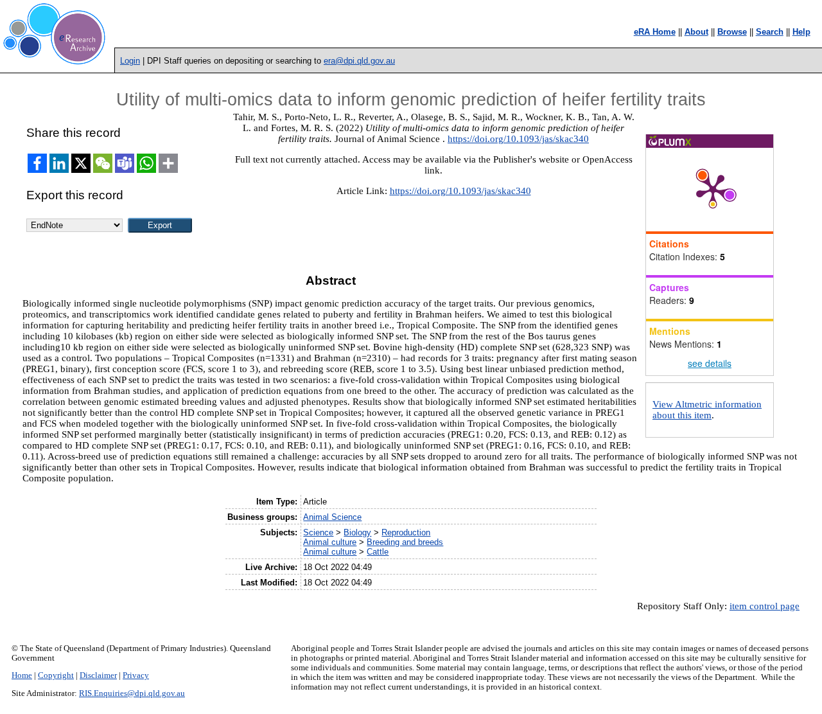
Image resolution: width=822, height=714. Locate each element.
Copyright (56, 675)
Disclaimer (98, 675)
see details (709, 363)
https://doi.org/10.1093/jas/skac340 (518, 139)
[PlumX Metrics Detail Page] (712, 189)
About (696, 32)
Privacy (136, 675)
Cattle (378, 552)
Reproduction (405, 532)
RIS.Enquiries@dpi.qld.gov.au (132, 693)
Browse (732, 32)
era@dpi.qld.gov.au (359, 61)
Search (769, 32)
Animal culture (329, 542)
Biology (357, 532)
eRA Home (655, 32)
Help (801, 32)
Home (22, 675)
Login (130, 61)
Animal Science (332, 517)
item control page (765, 606)
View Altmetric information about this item (707, 409)
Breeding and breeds (405, 542)
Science (318, 532)
